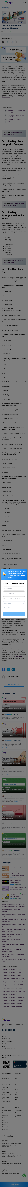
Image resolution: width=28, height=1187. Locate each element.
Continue (13, 613)
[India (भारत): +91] (4, 598)
